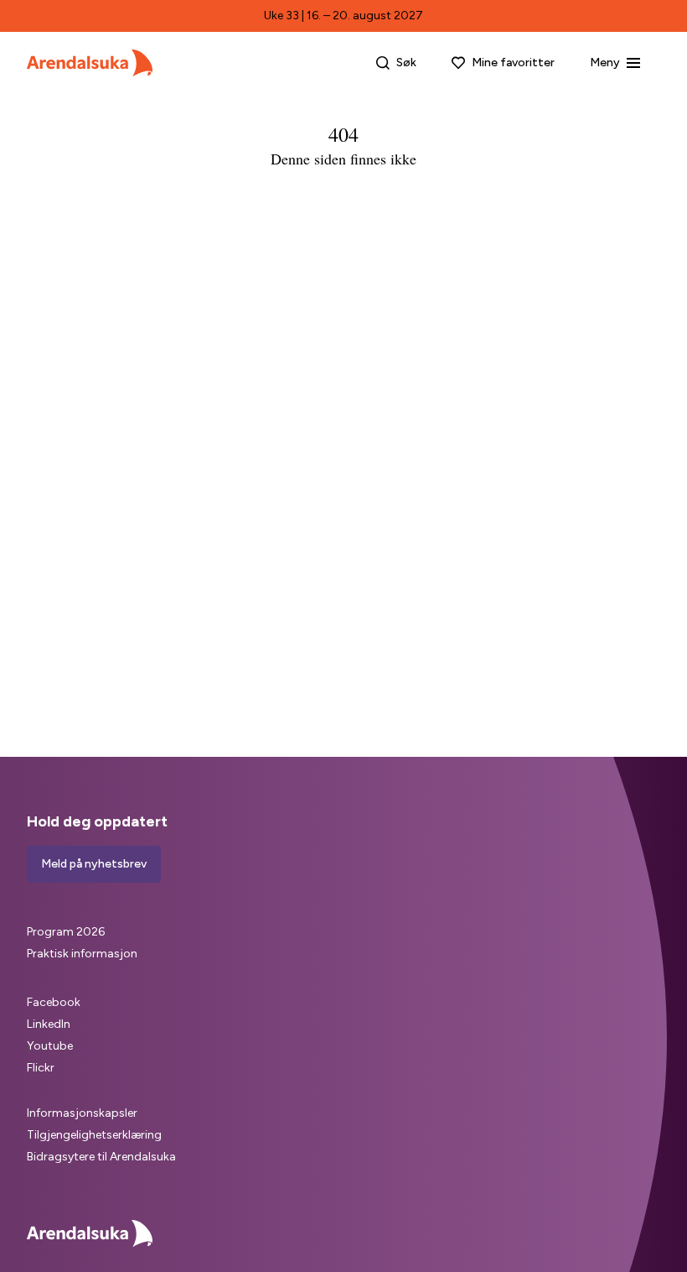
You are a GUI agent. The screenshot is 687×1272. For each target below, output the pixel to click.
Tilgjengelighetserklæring (94, 1135)
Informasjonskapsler (82, 1113)
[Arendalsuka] (89, 63)
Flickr (40, 1068)
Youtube (50, 1046)
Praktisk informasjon (82, 953)
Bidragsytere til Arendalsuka (101, 1156)
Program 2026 (66, 932)
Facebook (53, 1002)
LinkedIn (48, 1024)
